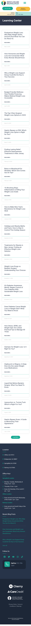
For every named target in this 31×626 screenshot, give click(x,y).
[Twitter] (9, 557)
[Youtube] (13, 557)
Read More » (7, 42)
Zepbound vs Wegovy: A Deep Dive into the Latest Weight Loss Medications (15, 366)
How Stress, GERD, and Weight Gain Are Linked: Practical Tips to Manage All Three (14, 329)
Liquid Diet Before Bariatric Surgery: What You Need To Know (14, 385)
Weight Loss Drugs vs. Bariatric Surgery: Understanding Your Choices (15, 268)
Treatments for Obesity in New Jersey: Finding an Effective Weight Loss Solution (13, 248)
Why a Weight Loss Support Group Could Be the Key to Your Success (14, 75)
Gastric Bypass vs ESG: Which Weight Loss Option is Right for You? (15, 132)
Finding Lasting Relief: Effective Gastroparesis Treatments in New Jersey (14, 151)
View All (5, 545)
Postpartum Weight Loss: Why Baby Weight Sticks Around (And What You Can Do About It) (14, 35)
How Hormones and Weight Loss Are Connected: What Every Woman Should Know (14, 56)
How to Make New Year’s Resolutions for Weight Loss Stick (14, 209)
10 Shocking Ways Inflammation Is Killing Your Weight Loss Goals (14, 190)
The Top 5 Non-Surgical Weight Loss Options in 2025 (15, 114)
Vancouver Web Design (12, 618)
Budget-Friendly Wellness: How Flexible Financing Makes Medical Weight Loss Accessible (14, 95)
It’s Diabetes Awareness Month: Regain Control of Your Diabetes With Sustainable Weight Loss (13, 288)
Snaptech (17, 619)
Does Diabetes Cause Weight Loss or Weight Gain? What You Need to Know (15, 308)
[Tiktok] (22, 557)
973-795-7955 (10, 13)
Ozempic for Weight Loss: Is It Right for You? (15, 348)
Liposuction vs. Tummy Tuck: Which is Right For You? (15, 403)
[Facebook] (5, 557)
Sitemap (19, 606)
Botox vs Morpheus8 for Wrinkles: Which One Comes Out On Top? (14, 170)
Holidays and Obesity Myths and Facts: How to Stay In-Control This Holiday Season (14, 228)
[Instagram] (18, 557)
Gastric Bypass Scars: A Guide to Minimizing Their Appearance (15, 421)
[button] (24, 3)
